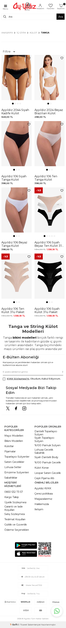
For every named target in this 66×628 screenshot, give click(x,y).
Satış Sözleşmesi (14, 514)
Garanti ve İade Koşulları (13, 508)
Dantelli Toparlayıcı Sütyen (45, 433)
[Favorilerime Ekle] (29, 58)
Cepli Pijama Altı (44, 478)
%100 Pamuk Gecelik (47, 462)
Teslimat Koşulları (14, 519)
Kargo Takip (11, 497)
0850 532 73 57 (13, 491)
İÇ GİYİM (21, 32)
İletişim (38, 509)
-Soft (14, 624)
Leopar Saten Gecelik (47, 473)
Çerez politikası (43, 493)
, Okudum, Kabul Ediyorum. (34, 378)
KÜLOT (33, 32)
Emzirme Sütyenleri (16, 472)
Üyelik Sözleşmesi (15, 502)
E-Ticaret (22, 624)
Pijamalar (10, 451)
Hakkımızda (41, 504)
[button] (13, 103)
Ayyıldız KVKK (42, 488)
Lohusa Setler (12, 467)
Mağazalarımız (43, 498)
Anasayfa (7, 32)
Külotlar (9, 446)
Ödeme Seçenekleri (16, 529)
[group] (16, 77)
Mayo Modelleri (13, 435)
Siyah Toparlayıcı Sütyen (44, 439)
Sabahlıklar (10, 477)
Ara (60, 16)
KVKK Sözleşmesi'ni (18, 378)
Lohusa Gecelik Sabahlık (43, 451)
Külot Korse (41, 467)
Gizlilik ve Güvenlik (15, 524)
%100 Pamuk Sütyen (47, 445)
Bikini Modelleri (13, 441)
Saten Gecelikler (14, 462)
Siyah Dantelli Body (46, 457)
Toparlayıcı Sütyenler (16, 456)
